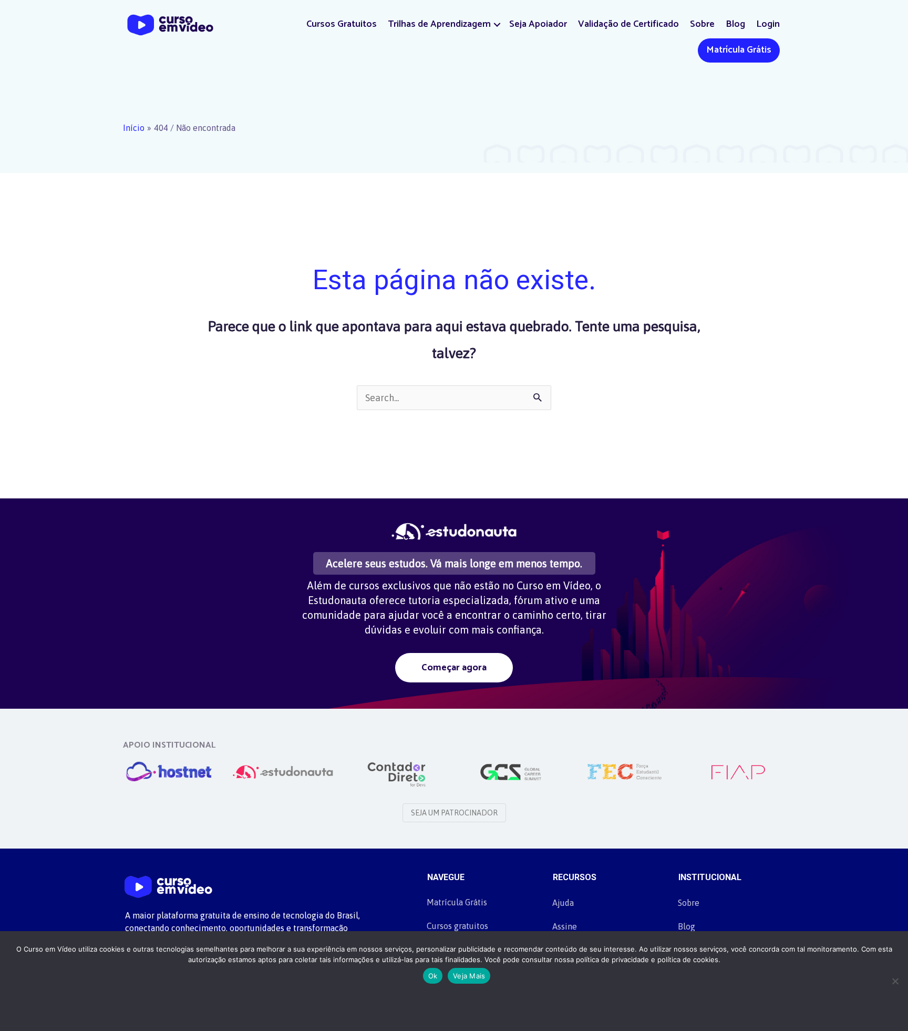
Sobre (702, 24)
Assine (564, 926)
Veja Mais (469, 976)
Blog (735, 24)
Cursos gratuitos (457, 926)
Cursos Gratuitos (341, 24)
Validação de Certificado (628, 24)
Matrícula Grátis (738, 50)
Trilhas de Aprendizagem (439, 24)
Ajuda (563, 902)
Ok (433, 976)
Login (768, 24)
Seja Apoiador (538, 24)
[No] (895, 981)
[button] (497, 24)
